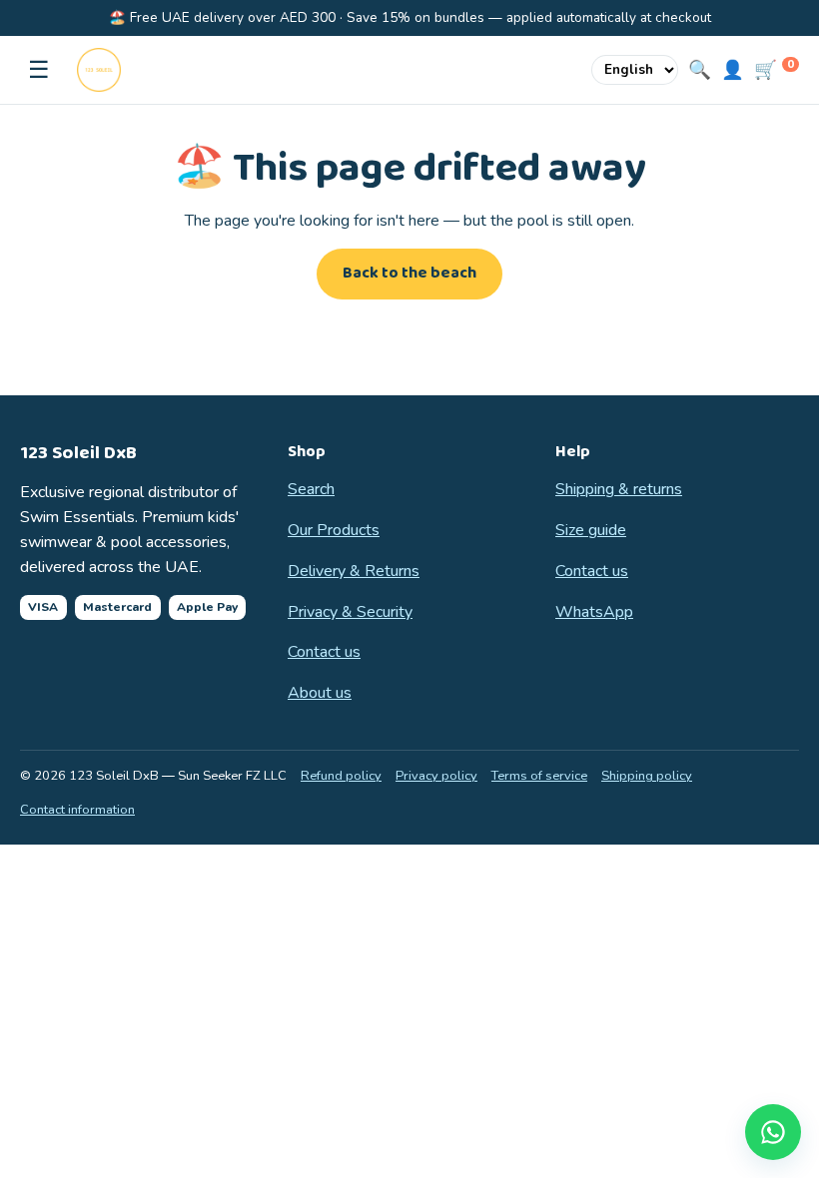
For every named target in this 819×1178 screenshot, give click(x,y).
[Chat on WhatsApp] (773, 1132)
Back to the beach (409, 273)
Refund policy (341, 776)
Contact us (324, 652)
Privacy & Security (350, 612)
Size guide (590, 530)
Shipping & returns (618, 489)
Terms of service (539, 776)
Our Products (334, 530)
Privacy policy (436, 776)
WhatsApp (594, 612)
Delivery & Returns (353, 571)
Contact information (77, 810)
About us (320, 693)
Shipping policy (646, 776)
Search (311, 489)
